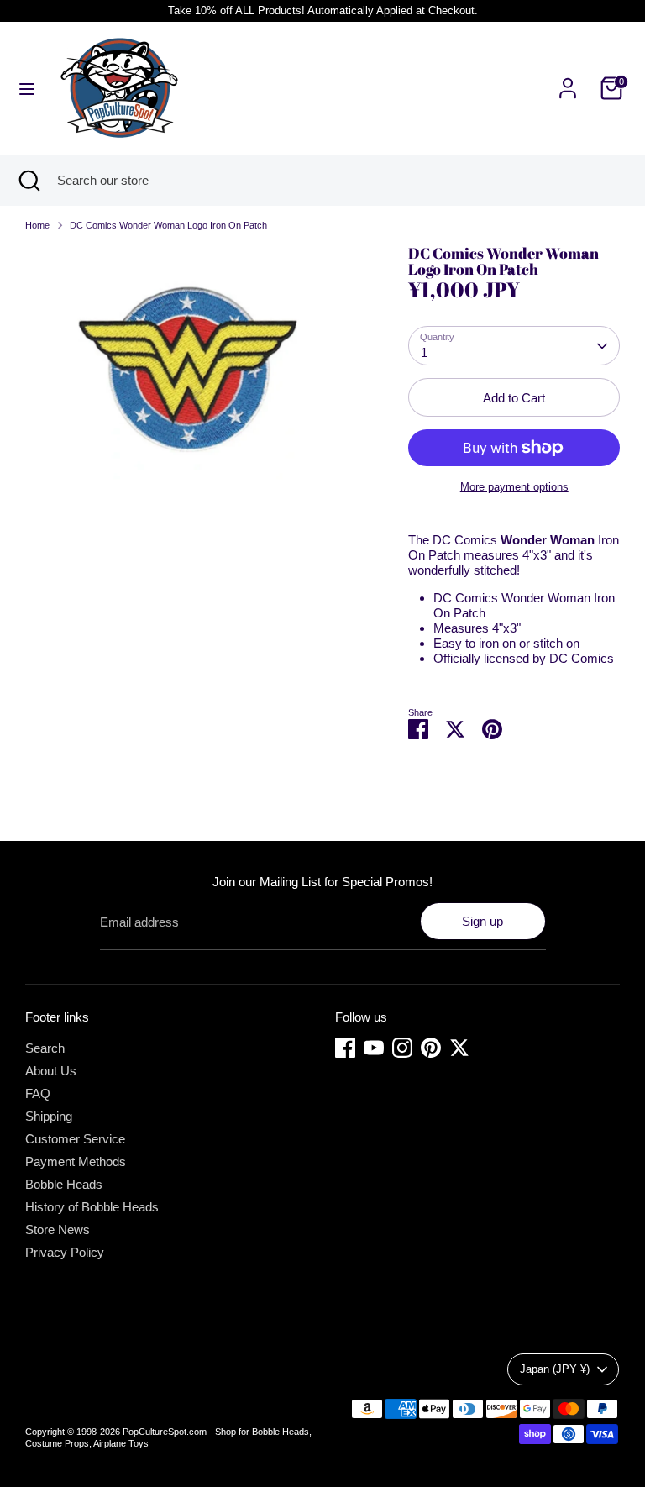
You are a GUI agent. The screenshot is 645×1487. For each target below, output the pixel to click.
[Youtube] (374, 1048)
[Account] (568, 78)
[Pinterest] (431, 1048)
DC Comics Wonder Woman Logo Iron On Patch (168, 225)
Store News (57, 1229)
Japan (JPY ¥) (555, 1369)
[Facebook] (345, 1048)
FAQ (37, 1093)
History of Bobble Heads (92, 1207)
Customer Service (75, 1139)
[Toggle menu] (27, 88)
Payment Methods (75, 1161)
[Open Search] (29, 180)
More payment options (514, 487)
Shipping (48, 1116)
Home (37, 225)
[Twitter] (459, 1048)
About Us (50, 1071)
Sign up (482, 921)
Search (45, 1048)
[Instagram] (402, 1048)
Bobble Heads (63, 1184)
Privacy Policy (64, 1252)
